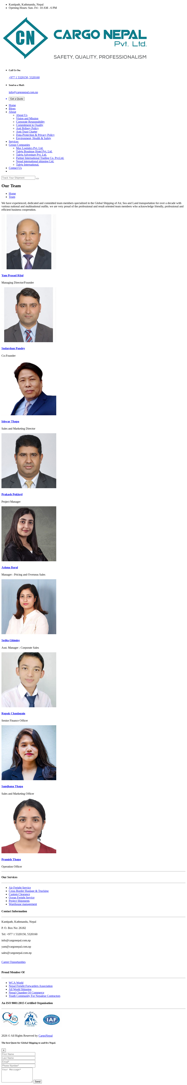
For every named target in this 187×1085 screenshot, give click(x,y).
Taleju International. (27, 164)
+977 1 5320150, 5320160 (24, 77)
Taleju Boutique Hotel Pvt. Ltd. (34, 151)
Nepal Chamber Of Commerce (26, 992)
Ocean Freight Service (22, 897)
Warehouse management (23, 904)
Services (13, 141)
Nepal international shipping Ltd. (35, 161)
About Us (21, 115)
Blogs (12, 108)
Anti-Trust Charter (26, 131)
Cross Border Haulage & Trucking (29, 890)
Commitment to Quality (29, 125)
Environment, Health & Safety (33, 138)
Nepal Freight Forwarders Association (31, 986)
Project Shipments (19, 900)
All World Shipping (20, 989)
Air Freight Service (20, 887)
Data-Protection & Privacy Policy (35, 134)
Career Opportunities (13, 962)
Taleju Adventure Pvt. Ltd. (31, 154)
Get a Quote (16, 98)
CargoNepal (46, 1035)
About (12, 111)
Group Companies (19, 144)
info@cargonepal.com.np (23, 92)
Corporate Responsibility (30, 121)
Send (37, 1081)
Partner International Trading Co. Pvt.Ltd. (40, 158)
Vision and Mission (27, 118)
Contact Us (15, 167)
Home (12, 105)
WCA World (16, 982)
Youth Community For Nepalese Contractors (34, 995)
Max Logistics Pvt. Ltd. (29, 148)
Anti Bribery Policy (27, 128)
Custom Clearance (19, 894)
